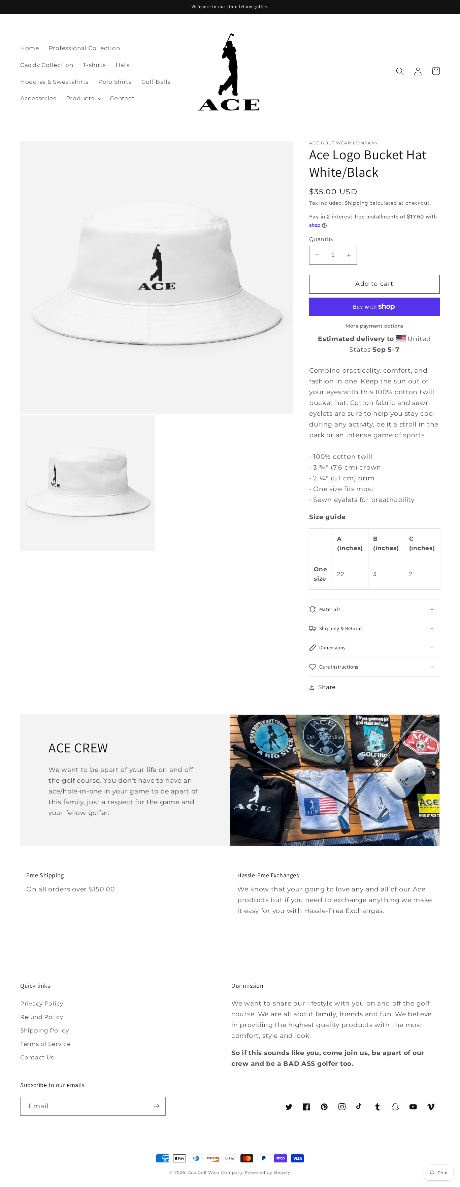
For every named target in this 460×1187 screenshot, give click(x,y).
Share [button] (327, 687)
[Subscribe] (156, 1106)
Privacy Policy (41, 1003)
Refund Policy (41, 1017)
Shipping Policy (44, 1030)
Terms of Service (45, 1044)
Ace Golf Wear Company (215, 1172)
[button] (83, 98)
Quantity (321, 239)
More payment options (374, 326)
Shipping (356, 203)
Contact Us (37, 1057)
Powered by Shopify (268, 1172)
